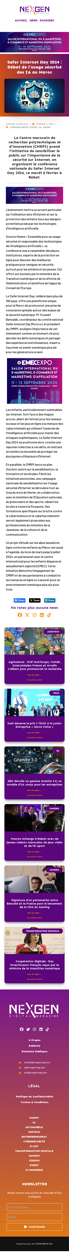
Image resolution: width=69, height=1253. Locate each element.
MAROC (47, 127)
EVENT (34, 127)
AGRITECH (53, 631)
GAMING (54, 808)
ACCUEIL (21, 20)
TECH (56, 693)
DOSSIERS (47, 20)
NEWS (34, 20)
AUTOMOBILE (34, 1127)
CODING (34, 1160)
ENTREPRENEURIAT (34, 1136)
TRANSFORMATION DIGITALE (42, 931)
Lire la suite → (34, 675)
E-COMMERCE (34, 1170)
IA (40, 127)
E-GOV (34, 1146)
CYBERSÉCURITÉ (19, 127)
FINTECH (34, 1132)
